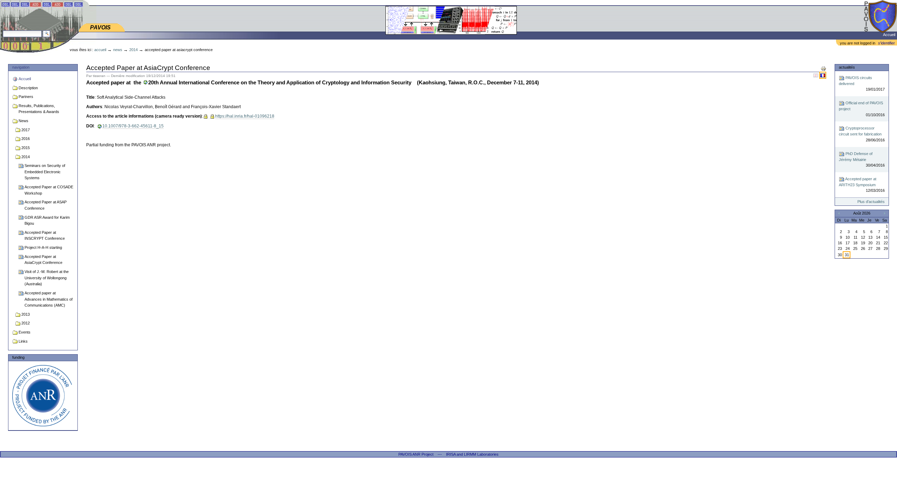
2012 (25, 323)
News (117, 50)
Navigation (20, 67)
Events (24, 332)
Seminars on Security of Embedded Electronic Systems (45, 171)
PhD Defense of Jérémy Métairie (861, 160)
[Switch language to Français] (822, 75)
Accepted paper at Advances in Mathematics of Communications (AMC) (49, 299)
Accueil (889, 35)
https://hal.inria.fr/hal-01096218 (244, 116)
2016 (25, 138)
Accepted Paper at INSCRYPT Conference (45, 235)
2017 (25, 130)
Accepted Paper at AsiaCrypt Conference (43, 259)
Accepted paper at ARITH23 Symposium (861, 185)
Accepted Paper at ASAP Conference (46, 205)
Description (28, 88)
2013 (25, 314)
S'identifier (886, 43)
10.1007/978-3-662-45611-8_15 (133, 126)
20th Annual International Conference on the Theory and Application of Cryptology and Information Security (279, 82)
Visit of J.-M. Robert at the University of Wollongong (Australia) (47, 278)
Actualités (847, 67)
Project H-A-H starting (43, 247)
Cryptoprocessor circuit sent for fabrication (861, 134)
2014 (133, 50)
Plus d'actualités (870, 202)
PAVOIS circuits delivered (861, 84)
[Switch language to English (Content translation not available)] (816, 75)
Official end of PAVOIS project (861, 109)
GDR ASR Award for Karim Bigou (47, 220)
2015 (25, 148)
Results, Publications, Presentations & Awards (39, 109)
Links (23, 341)
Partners (26, 96)
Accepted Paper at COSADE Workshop (49, 190)
